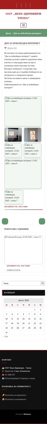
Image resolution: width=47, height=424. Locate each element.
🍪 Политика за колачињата (14, 399)
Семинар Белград (13, 270)
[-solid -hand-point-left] (5, 221)
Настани (23, 207)
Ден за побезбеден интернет (27, 33)
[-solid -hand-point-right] (42, 221)
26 (18, 328)
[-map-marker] (28, 5)
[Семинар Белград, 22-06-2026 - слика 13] (23, 249)
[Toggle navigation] (23, 25)
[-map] (27, 418)
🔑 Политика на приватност (14, 395)
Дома (8, 33)
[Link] (22, 111)
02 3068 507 (10, 375)
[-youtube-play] (23, 5)
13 (23, 319)
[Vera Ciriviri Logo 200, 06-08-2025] (23, 10)
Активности (10, 207)
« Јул (6, 336)
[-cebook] (19, 5)
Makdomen (27, 414)
